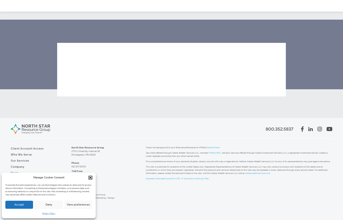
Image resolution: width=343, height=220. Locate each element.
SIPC (218, 153)
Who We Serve (21, 154)
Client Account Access (27, 148)
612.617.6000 (78, 166)
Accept (19, 204)
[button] (90, 177)
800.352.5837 (279, 129)
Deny (49, 204)
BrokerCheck (213, 147)
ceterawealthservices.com (257, 173)
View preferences (78, 204)
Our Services (20, 160)
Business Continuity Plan (196, 178)
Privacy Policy (48, 213)
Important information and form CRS (163, 178)
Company (17, 166)
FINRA (212, 153)
